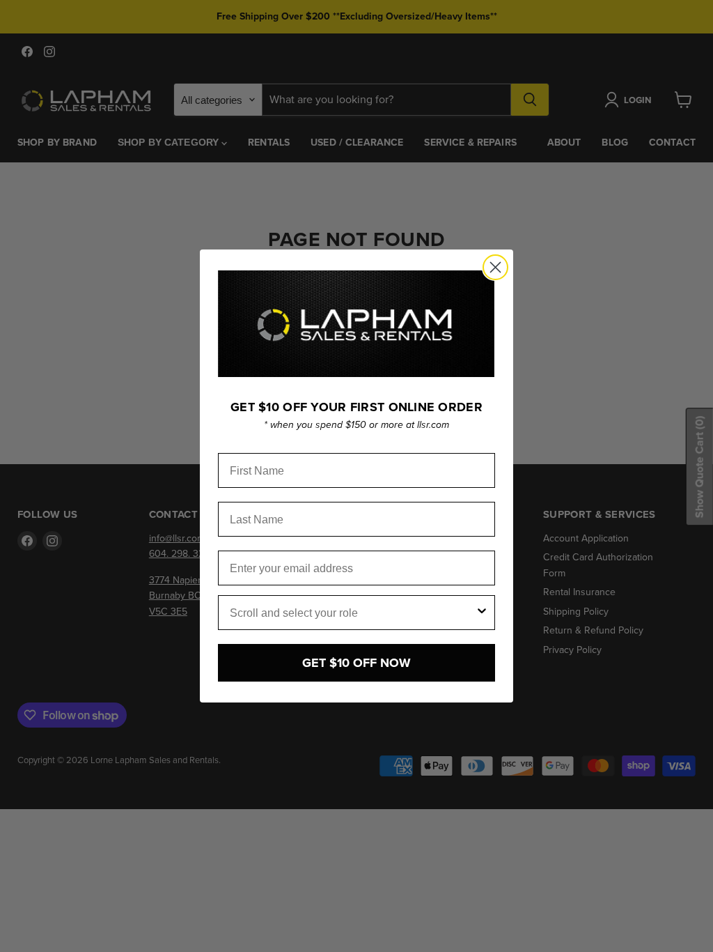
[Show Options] (482, 612)
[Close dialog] (495, 267)
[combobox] (352, 612)
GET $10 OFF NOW (356, 663)
